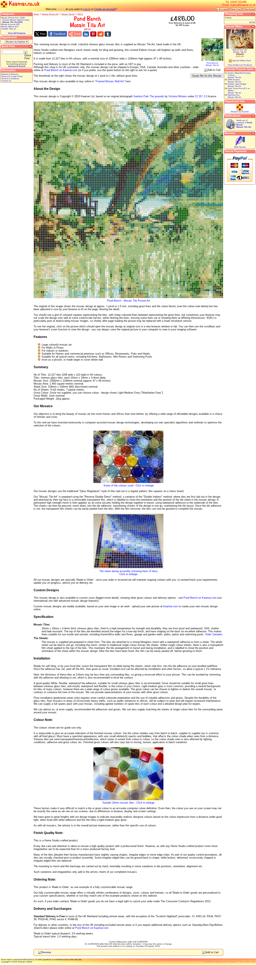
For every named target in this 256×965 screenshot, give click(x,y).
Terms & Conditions (10, 78)
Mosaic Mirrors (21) (9, 26)
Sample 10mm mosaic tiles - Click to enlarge (128, 802)
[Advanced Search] (31, 46)
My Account (221, 9)
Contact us (6, 81)
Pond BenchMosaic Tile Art (212, 64)
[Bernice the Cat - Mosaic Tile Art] (239, 48)
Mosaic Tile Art (68, 14)
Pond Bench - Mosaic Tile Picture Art (128, 300)
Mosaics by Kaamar (240, 111)
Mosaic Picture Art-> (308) (13, 18)
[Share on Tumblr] (108, 34)
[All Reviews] (253, 133)
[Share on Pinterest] (93, 34)
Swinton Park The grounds (148, 96)
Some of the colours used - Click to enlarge (128, 485)
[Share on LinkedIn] (86, 34)
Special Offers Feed (241, 60)
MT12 (80, 14)
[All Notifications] (253, 115)
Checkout (248, 9)
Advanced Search (16, 66)
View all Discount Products (240, 65)
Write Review (240, 147)
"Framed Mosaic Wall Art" (110, 81)
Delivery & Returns (9, 74)
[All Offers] (253, 26)
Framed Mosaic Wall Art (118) (15, 20)
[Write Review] (240, 145)
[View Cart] (253, 14)
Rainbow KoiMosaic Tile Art (234, 96)
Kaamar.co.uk (23, 3)
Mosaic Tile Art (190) (12, 22)
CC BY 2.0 (201, 96)
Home (36, 14)
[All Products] (31, 14)
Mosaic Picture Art (50, 14)
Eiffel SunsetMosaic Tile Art (234, 80)
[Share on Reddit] (100, 34)
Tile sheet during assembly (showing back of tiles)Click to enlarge (128, 573)
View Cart (235, 9)
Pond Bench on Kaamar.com (60, 70)
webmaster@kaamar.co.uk (25, 959)
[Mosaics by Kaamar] (240, 110)
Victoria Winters (177, 96)
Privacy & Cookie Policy (12, 76)
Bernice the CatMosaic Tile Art (240, 51)
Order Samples (213, 634)
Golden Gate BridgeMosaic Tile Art (237, 85)
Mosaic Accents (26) (10, 24)
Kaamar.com (170, 606)
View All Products (16, 33)
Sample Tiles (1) (8, 29)
